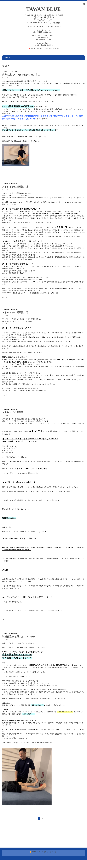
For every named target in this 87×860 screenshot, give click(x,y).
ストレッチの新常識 (13, 412)
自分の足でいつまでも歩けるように (21, 74)
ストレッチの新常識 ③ (15, 186)
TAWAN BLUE (43, 9)
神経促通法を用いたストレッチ (19, 636)
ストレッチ (5, 77)
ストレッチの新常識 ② (15, 312)
